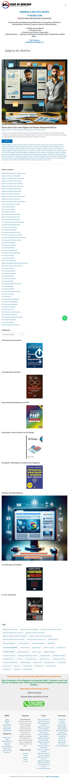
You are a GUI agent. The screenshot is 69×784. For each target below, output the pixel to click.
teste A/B (19, 159)
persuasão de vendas (44, 158)
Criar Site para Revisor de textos (10, 324)
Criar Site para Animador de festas (11, 291)
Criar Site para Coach (7, 309)
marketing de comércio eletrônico (37, 152)
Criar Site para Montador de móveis (11, 240)
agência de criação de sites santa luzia (13, 632)
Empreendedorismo (7, 741)
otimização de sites (50, 662)
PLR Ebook (62, 723)
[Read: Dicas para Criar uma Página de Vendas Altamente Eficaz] (34, 92)
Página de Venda (6, 129)
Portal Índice (62, 744)
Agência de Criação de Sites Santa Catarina (13, 201)
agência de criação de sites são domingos (40, 636)
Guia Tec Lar (61, 740)
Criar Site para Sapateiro (8, 209)
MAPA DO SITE (7, 730)
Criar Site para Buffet (7, 281)
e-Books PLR (61, 719)
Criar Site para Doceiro (8, 276)
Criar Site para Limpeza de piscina (11, 224)
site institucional (39, 666)
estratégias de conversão (48, 148)
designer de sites (36, 651)
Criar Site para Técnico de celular (11, 204)
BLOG (7, 723)
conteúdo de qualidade (38, 643)
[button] (64, 318)
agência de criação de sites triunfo (36, 639)
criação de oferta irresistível (40, 146)
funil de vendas (56, 150)
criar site (51, 643)
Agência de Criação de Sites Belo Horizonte (13, 196)
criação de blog (25, 647)
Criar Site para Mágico (8, 286)
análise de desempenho (9, 643)
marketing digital (25, 662)
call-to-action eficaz (46, 144)
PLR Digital (62, 721)
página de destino (58, 156)
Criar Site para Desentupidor (9, 227)
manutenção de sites (30, 659)
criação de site (61, 647)
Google (25, 759)
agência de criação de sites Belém (29, 629)
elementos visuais (35, 148)
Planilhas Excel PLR (62, 734)
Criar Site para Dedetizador (9, 229)
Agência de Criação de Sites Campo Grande (13, 173)
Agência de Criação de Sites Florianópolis (13, 178)
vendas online (46, 159)
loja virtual (20, 659)
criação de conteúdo (48, 647)
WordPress (7, 752)
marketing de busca (44, 659)
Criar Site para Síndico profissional (11, 253)
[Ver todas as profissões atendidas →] (34, 41)
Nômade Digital (62, 727)
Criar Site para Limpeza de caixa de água (13, 222)
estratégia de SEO (45, 655)
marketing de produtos (28, 154)
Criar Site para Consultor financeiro (11, 312)
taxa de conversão (11, 159)
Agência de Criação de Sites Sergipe (11, 181)
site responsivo (7, 669)
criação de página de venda (56, 146)
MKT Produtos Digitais (62, 730)
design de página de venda (23, 148)
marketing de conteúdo (53, 152)
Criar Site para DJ (6, 296)
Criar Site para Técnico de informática (12, 235)
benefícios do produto (34, 144)
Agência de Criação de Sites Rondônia (12, 183)
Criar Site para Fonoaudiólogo (10, 301)
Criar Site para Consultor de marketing (12, 317)
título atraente (26, 159)
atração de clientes (22, 144)
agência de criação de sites (10, 629)
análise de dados (53, 639)
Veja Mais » (7, 141)
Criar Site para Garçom (8, 268)
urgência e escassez (36, 159)
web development (27, 669)
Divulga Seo (62, 738)
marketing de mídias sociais (10, 662)
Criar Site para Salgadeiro (9, 273)
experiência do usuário (35, 150)
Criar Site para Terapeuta (8, 306)
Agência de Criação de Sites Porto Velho (13, 186)
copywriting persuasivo (26, 146)
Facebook (25, 753)
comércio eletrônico (58, 144)
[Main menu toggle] (65, 5)
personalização (62, 662)
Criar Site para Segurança (9, 260)
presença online (7, 666)
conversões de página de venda (10, 146)
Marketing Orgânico (7, 746)
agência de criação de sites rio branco (51, 629)
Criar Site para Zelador (8, 255)
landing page (11, 152)
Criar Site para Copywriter (9, 319)
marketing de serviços (41, 154)
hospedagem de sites (8, 659)
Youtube (25, 761)
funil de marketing (47, 150)
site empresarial (27, 666)
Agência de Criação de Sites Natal (11, 214)
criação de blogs (36, 647)
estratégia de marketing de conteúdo (28, 655)
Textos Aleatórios (62, 729)
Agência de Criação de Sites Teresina (12, 265)
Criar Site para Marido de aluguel (10, 219)
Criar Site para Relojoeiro (8, 206)
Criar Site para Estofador (8, 211)
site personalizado (51, 666)
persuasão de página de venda (29, 158)
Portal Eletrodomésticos (62, 745)
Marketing (7, 745)
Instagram (25, 757)
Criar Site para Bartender (8, 271)
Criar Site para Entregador (9, 245)
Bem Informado (62, 742)
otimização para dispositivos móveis (42, 156)
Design (7, 739)
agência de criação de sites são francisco (13, 639)
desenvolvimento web (23, 651)
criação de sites (8, 652)
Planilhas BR (62, 736)
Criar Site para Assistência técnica (11, 232)
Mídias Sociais (7, 748)
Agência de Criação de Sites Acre (11, 199)
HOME (7, 719)
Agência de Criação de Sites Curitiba (12, 188)
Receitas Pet (61, 732)
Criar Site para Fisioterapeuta (10, 304)
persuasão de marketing (13, 158)
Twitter (25, 755)
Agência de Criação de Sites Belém (11, 176)
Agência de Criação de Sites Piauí (11, 217)
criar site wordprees (10, 647)
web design (17, 669)
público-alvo (54, 158)
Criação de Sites (7, 737)
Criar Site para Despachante (9, 250)
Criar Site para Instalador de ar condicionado (14, 237)
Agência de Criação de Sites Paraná (11, 191)
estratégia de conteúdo (9, 655)
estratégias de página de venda (19, 150)
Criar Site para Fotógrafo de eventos (11, 283)
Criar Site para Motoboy (8, 247)
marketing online (10, 156)
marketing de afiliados (22, 152)
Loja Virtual (7, 743)
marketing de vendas (53, 154)
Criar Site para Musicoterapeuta (10, 299)
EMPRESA (7, 721)
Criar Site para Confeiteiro (9, 278)
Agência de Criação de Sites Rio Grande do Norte (15, 263)
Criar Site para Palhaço (8, 289)
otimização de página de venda (23, 156)
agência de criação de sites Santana (35, 632)
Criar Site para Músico (8, 294)
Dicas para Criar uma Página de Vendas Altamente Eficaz (29, 127)
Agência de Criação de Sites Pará (11, 193)
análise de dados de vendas (9, 144)
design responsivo (49, 652)
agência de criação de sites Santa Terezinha (15, 636)
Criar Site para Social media (9, 314)
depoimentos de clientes (8, 148)
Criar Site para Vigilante (8, 258)
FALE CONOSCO (7, 725)
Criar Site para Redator (8, 322)
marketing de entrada (15, 154)
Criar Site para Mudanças (8, 242)
